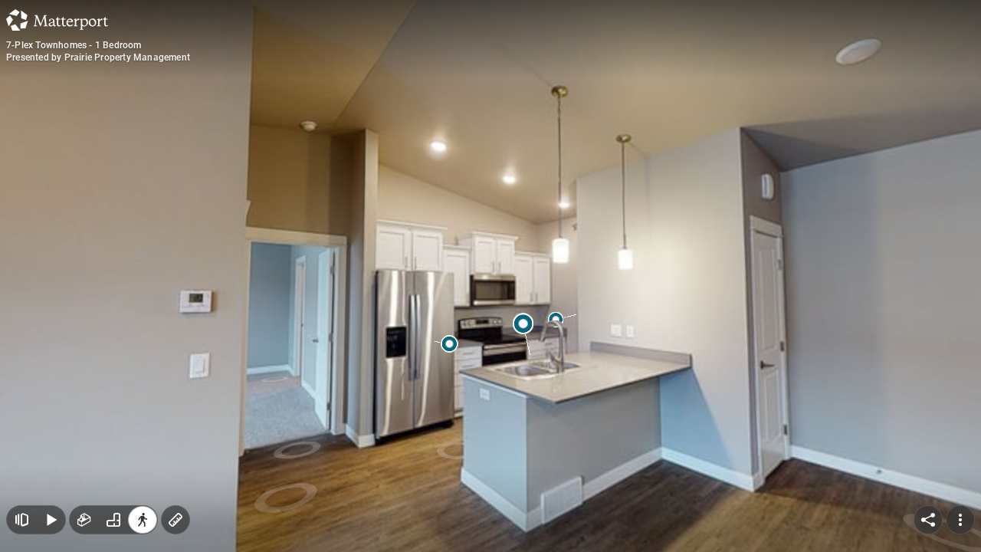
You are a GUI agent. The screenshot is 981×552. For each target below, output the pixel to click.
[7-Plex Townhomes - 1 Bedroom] (490, 276)
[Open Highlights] (21, 520)
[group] (113, 519)
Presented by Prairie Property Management (98, 57)
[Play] (50, 520)
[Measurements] (175, 519)
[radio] (84, 520)
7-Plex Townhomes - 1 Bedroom (74, 45)
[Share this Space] (928, 519)
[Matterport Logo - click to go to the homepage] (57, 20)
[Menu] (960, 519)
